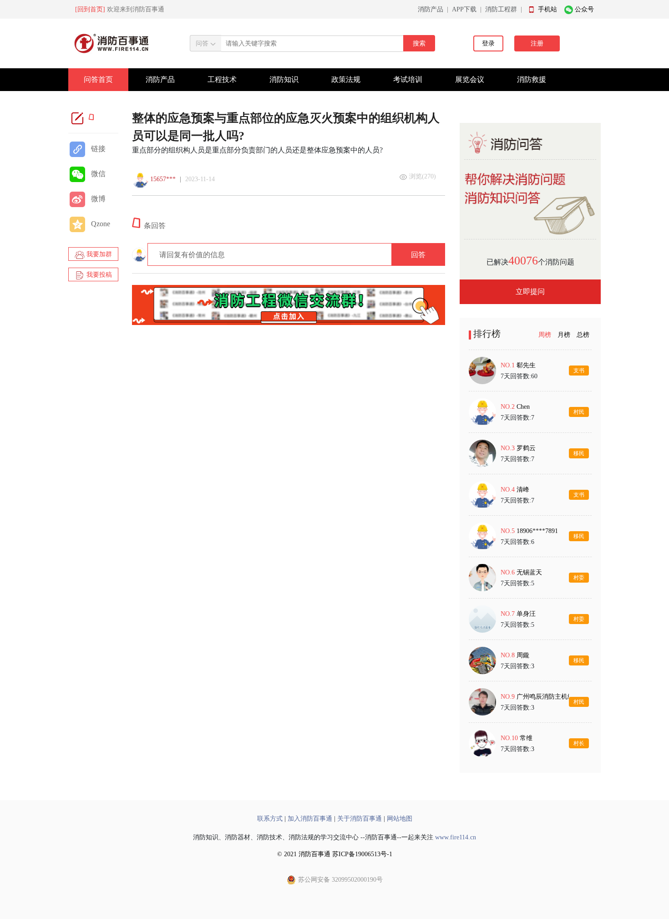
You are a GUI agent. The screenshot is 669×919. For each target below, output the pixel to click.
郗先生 (526, 365)
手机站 (547, 9)
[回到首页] (90, 9)
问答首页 (98, 79)
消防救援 (531, 79)
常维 (526, 738)
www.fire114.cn (455, 837)
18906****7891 (537, 531)
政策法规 (345, 79)
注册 (537, 43)
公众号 (584, 9)
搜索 (419, 43)
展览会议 (469, 79)
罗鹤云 (526, 448)
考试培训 (407, 79)
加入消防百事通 (310, 818)
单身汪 (526, 613)
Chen (523, 406)
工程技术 (222, 79)
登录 (488, 43)
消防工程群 (501, 9)
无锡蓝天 (529, 572)
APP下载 (464, 9)
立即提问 (530, 291)
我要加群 (98, 254)
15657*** (163, 179)
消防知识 (284, 79)
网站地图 (399, 818)
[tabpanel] (530, 557)
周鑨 (523, 655)
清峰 (523, 489)
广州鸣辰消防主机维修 (548, 696)
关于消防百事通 (359, 818)
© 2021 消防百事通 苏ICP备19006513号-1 (334, 854)
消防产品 (430, 9)
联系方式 (270, 818)
